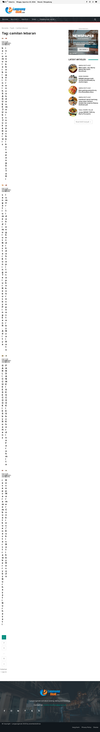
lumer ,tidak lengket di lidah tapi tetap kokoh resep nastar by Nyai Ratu (6, 272)
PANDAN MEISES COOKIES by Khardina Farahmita (6, 414)
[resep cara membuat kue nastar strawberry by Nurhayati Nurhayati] (2, 470)
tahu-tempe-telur (86, 110)
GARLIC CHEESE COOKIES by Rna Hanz (2, 401)
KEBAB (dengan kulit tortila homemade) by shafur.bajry (87, 80)
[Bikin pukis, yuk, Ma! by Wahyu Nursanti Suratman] (72, 68)
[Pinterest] (25, 710)
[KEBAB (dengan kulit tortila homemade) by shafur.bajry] (72, 79)
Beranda (5, 28)
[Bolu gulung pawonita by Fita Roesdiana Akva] (72, 90)
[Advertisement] (62, 10)
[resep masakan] (15, 10)
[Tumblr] (32, 710)
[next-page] (4, 664)
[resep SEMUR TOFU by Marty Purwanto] (72, 112)
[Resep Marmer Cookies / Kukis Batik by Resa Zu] (6, 470)
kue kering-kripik (5, 43)
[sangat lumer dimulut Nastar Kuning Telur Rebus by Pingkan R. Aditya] (2, 185)
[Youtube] (96, 2)
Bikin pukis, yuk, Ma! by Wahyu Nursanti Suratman (87, 69)
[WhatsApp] (93, 2)
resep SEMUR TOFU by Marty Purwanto (87, 113)
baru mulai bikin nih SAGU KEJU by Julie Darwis (3, 96)
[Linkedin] (18, 710)
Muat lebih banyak (82, 122)
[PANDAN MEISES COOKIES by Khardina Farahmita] (6, 355)
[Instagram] (89, 2)
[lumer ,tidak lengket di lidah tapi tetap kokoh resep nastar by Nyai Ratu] (6, 185)
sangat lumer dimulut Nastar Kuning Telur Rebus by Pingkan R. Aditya (3, 269)
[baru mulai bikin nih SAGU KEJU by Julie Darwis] (2, 38)
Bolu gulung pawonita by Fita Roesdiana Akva (88, 91)
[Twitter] (39, 710)
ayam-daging (83, 76)
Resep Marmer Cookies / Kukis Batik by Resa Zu (6, 528)
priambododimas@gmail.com (54, 705)
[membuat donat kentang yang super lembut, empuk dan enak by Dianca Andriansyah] (72, 101)
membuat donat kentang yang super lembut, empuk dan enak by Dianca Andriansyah (88, 102)
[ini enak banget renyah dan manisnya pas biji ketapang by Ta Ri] (6, 38)
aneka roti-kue (85, 65)
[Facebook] (86, 2)
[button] (95, 19)
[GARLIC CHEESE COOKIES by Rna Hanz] (2, 355)
